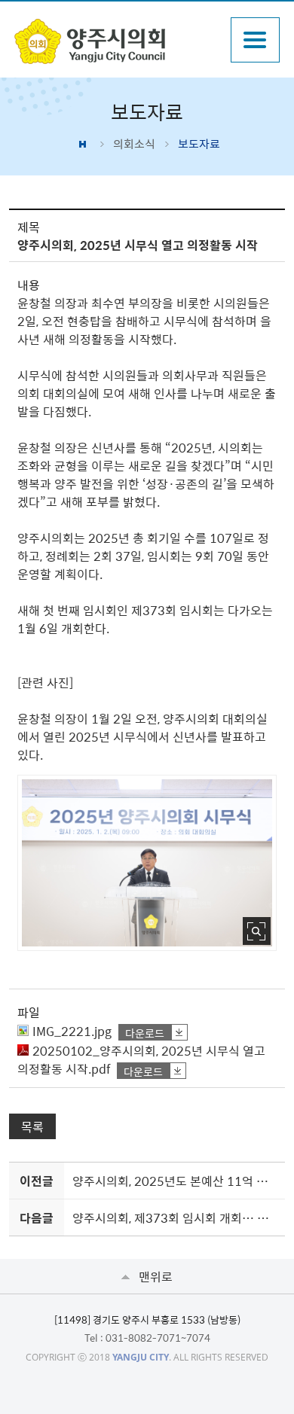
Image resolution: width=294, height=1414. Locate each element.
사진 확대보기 (256, 931)
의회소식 (134, 144)
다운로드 (144, 1033)
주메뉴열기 (255, 39)
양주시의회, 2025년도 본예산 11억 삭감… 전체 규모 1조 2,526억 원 (176, 1181)
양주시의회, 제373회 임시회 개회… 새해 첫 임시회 (176, 1217)
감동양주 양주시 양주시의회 (115, 41)
